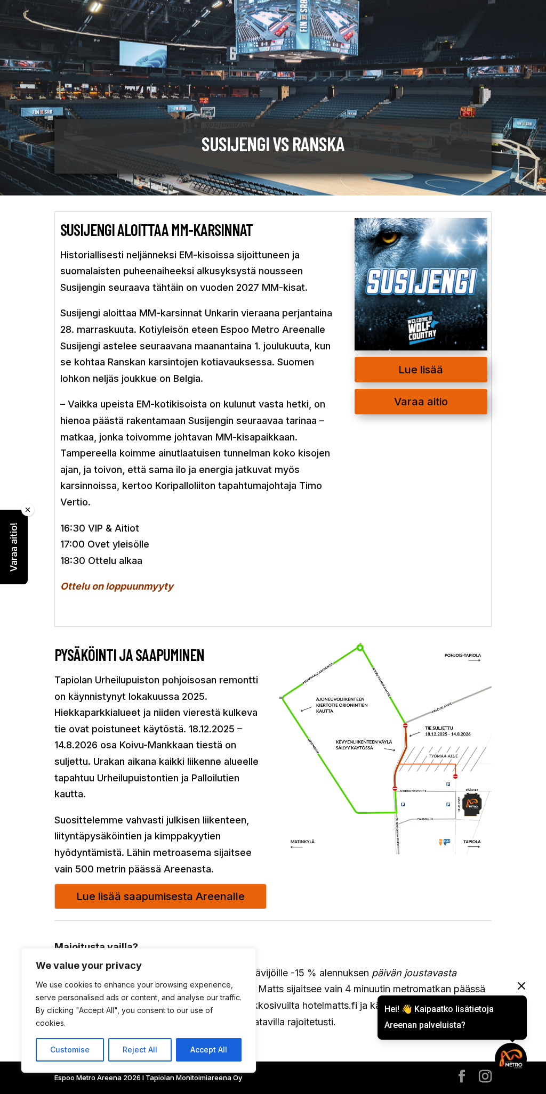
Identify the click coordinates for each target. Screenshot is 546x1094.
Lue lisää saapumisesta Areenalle (160, 896)
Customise (70, 1049)
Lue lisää (420, 369)
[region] (138, 1010)
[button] (14, 547)
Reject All (140, 1049)
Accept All (208, 1049)
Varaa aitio (421, 401)
